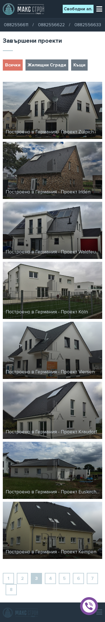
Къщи (79, 65)
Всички (12, 65)
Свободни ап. (78, 8)
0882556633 (87, 25)
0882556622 (51, 25)
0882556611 (16, 25)
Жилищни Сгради (47, 65)
